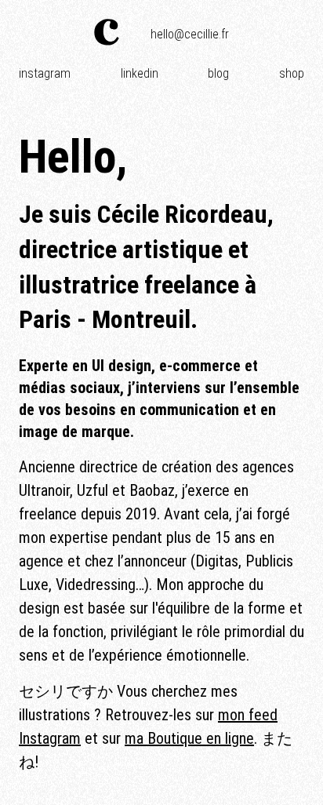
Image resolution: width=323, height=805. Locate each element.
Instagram (45, 73)
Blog (218, 73)
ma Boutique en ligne (189, 738)
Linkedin (139, 73)
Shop (291, 73)
